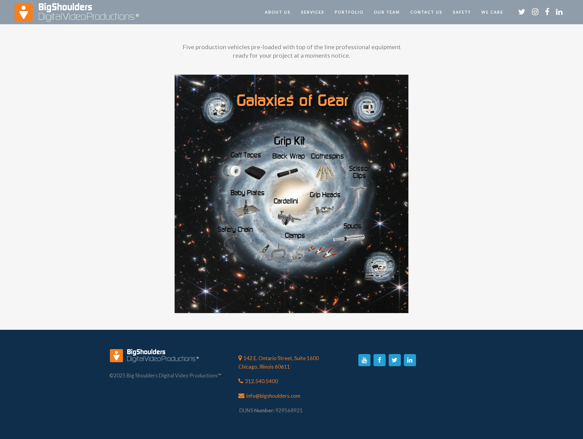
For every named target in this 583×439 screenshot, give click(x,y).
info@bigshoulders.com (273, 396)
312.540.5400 (261, 381)
